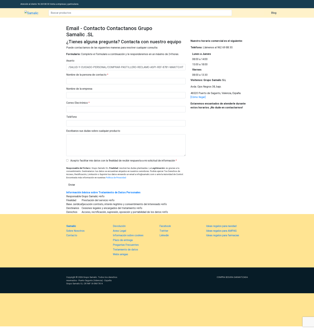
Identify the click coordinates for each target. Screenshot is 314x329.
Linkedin (164, 235)
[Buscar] (228, 13)
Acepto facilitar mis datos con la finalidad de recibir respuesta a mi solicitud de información (123, 160)
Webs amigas (120, 254)
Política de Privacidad (116, 177)
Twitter (163, 230)
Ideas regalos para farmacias (222, 235)
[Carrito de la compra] (285, 12)
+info (101, 196)
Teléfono (71, 116)
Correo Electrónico (77, 102)
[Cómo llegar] (198, 97)
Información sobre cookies (128, 235)
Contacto (71, 235)
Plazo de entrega (123, 240)
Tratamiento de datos (125, 249)
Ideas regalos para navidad (221, 226)
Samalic (71, 226)
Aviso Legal (119, 230)
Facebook (165, 226)
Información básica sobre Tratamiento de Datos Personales (103, 192)
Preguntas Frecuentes (126, 244)
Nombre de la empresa (79, 88)
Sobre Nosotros (75, 230)
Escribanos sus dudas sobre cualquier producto (93, 130)
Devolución (119, 226)
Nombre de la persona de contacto (86, 74)
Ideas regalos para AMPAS (221, 230)
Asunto (70, 60)
